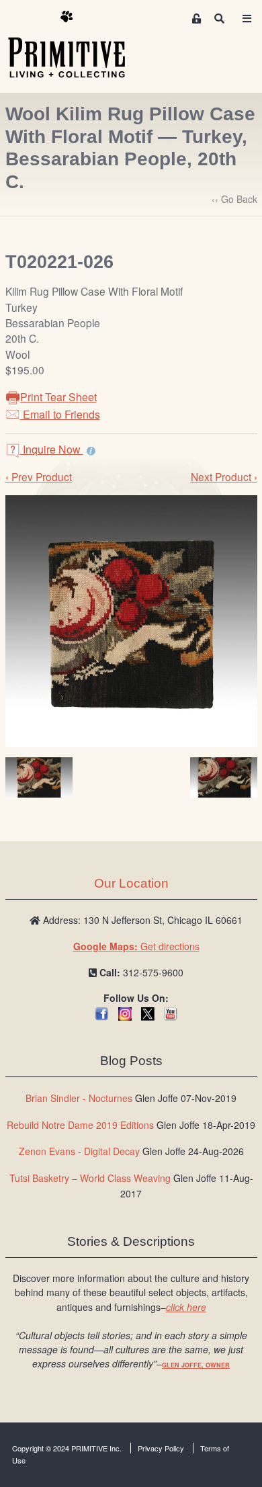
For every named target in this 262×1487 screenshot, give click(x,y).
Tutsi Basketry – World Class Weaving (90, 1178)
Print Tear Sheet (58, 397)
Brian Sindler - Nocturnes (79, 1098)
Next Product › (224, 476)
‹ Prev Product (38, 476)
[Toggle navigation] (246, 18)
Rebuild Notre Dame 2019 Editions (80, 1125)
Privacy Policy (161, 1448)
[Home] (76, 45)
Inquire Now (51, 449)
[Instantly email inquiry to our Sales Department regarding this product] (91, 451)
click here (186, 1307)
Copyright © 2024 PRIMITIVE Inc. (67, 1448)
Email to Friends (60, 414)
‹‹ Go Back (234, 199)
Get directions (136, 946)
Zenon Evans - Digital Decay (79, 1151)
